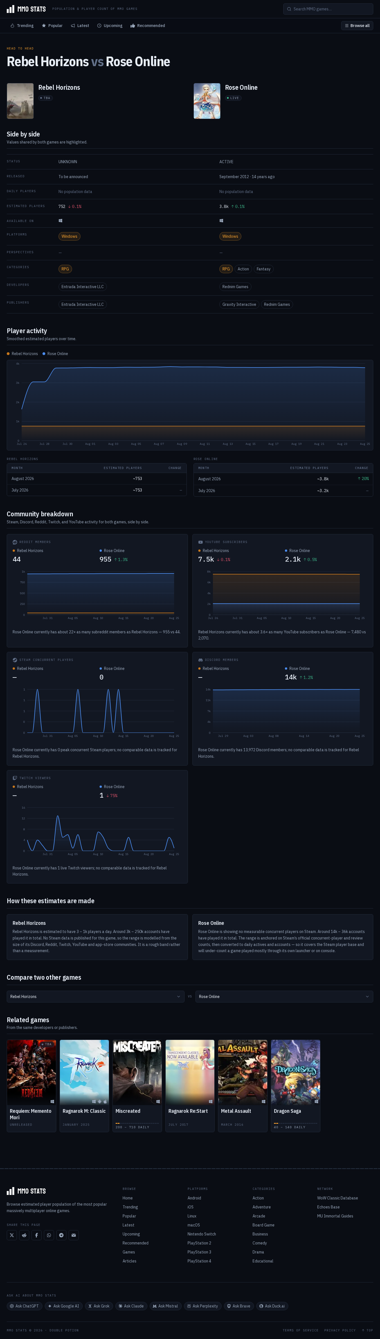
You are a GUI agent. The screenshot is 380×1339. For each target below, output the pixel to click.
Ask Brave (241, 1306)
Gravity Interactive (239, 304)
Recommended (151, 25)
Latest (83, 25)
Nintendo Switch (202, 1234)
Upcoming (113, 25)
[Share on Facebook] (37, 1235)
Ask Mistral (168, 1306)
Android (194, 1198)
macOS (194, 1225)
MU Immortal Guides (335, 1216)
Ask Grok (101, 1306)
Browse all (360, 25)
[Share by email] (74, 1235)
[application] (190, 405)
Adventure (262, 1207)
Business (260, 1234)
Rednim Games (235, 286)
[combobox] (95, 996)
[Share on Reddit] (24, 1235)
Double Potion (64, 1330)
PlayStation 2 (199, 1243)
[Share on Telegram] (61, 1235)
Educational (263, 1261)
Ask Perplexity (205, 1306)
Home (128, 1198)
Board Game (264, 1225)
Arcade (259, 1216)
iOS (191, 1207)
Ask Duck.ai (275, 1306)
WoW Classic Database (337, 1198)
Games (129, 1252)
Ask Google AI (66, 1306)
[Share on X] (12, 1235)
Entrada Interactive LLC (83, 286)
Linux (192, 1216)
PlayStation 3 (199, 1252)
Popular (55, 25)
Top (369, 1330)
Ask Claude (134, 1306)
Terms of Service (301, 1330)
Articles (129, 1261)
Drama (258, 1252)
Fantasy (264, 269)
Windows (69, 236)
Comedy (260, 1243)
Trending (25, 25)
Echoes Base (328, 1207)
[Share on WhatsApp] (49, 1235)
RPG (65, 269)
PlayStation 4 (199, 1261)
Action (243, 269)
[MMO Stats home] (26, 9)
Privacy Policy (340, 1330)
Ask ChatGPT (27, 1306)
